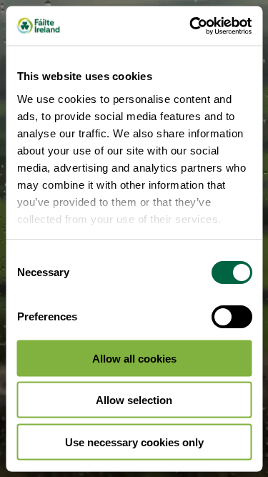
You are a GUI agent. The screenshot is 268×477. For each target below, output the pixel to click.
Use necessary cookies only (134, 442)
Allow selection (134, 400)
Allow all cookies (134, 358)
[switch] (231, 316)
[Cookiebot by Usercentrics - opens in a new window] (191, 25)
